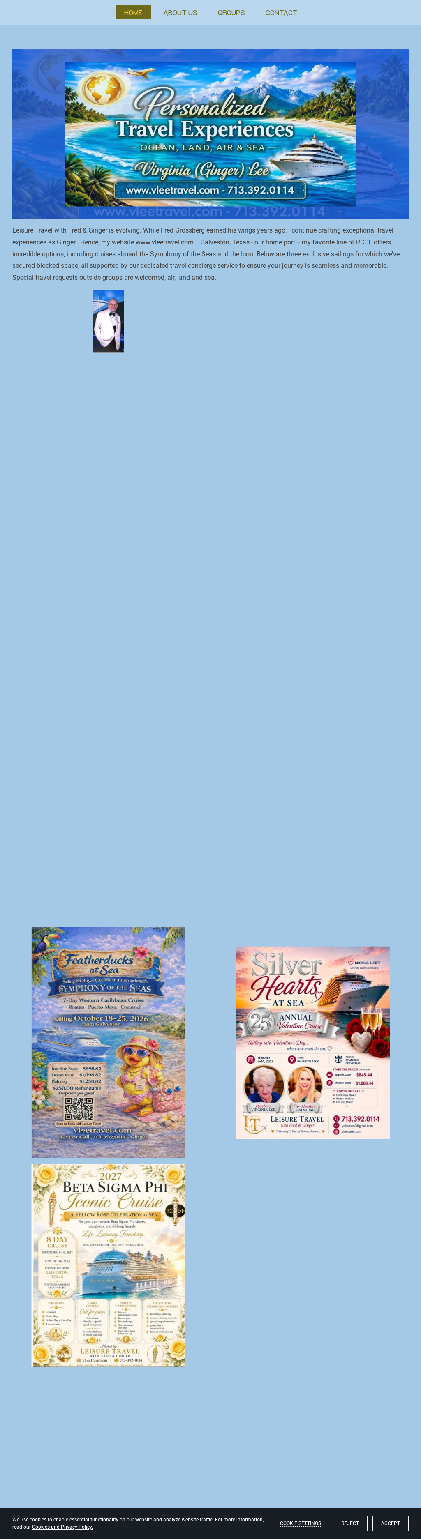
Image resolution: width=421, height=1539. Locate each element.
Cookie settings (300, 1523)
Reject (350, 1523)
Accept (390, 1523)
